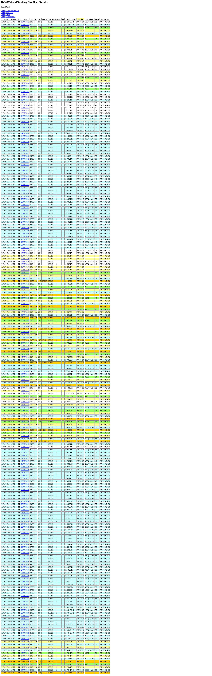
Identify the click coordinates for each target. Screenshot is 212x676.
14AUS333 (25, 273)
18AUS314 (25, 365)
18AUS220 (25, 464)
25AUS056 (25, 233)
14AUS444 (25, 377)
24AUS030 (25, 567)
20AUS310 (25, 193)
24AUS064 (25, 578)
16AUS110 (25, 50)
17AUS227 (25, 455)
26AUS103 (25, 604)
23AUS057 (25, 213)
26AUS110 (25, 610)
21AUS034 (25, 513)
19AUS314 (25, 182)
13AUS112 (25, 22)
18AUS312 (25, 170)
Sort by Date (5, 15)
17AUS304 (25, 83)
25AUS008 (25, 584)
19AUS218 (25, 484)
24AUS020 (25, 222)
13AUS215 (25, 94)
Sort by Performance (8, 17)
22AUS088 (25, 544)
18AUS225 (25, 472)
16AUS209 (25, 410)
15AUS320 (25, 139)
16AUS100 (25, 28)
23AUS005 (25, 550)
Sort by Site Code (7, 13)
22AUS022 (25, 205)
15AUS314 (25, 616)
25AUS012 (25, 593)
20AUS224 (25, 501)
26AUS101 (25, 239)
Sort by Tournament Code (10, 11)
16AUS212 (25, 444)
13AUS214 (25, 105)
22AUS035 (25, 524)
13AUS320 (25, 250)
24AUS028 (25, 558)
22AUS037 (25, 533)
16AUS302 (25, 67)
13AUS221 (25, 100)
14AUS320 (25, 116)
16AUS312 (25, 147)
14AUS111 (25, 630)
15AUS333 (25, 298)
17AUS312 (25, 159)
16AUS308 (25, 320)
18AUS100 (25, 642)
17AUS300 (25, 343)
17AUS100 (25, 653)
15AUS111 (25, 393)
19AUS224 (25, 493)
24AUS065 (25, 627)
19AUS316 (25, 371)
